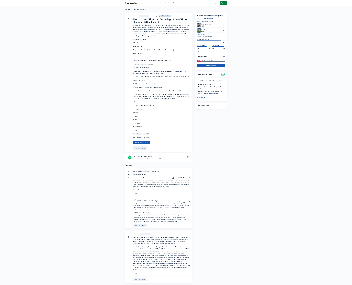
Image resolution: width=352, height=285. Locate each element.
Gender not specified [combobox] (204, 52)
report (155, 200)
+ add (223, 56)
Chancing (167, 3)
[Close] (188, 157)
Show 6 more (201, 97)
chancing (210, 93)
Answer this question (141, 142)
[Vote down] (129, 21)
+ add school (201, 34)
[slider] (222, 40)
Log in (216, 3)
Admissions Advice (139, 9)
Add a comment (140, 148)
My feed (127, 9)
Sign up (223, 3)
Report (148, 137)
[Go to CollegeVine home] (131, 3)
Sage (160, 3)
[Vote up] (129, 16)
